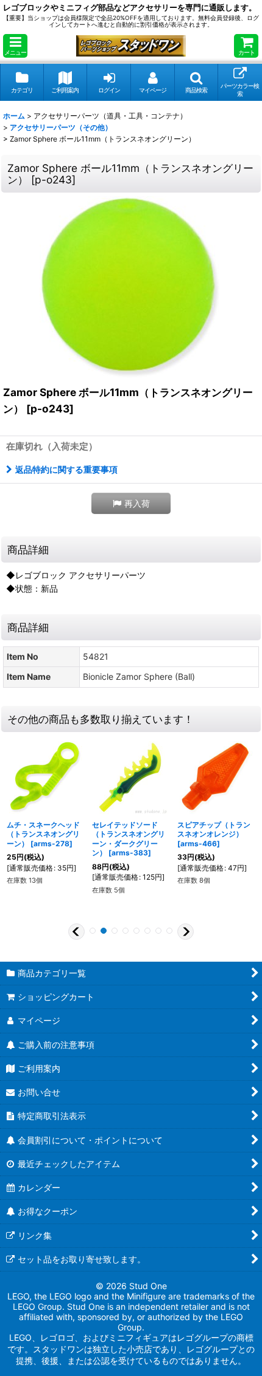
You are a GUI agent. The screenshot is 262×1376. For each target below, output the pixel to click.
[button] (15, 46)
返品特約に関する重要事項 (66, 469)
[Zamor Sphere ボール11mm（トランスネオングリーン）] (131, 287)
